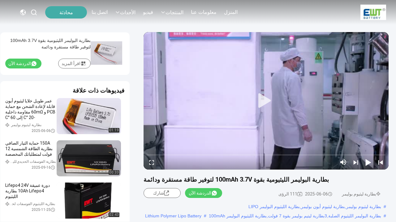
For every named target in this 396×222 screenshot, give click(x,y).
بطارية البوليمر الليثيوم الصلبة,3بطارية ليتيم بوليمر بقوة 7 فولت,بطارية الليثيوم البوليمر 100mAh (295, 215)
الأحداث (128, 12)
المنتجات (174, 12)
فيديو (148, 12)
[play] (266, 101)
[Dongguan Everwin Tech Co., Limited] (373, 12)
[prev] (380, 162)
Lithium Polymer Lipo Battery (173, 215)
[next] (356, 162)
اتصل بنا (100, 12)
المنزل (231, 12)
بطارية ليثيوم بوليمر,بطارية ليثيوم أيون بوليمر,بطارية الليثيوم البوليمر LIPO (314, 206)
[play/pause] (368, 162)
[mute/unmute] (343, 162)
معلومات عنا (204, 12)
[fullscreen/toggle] (151, 162)
